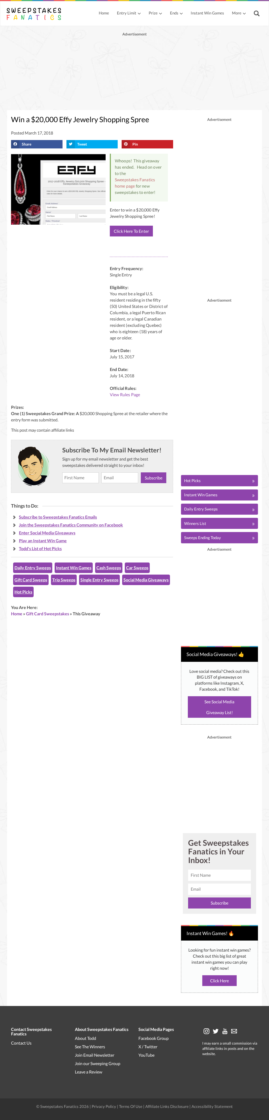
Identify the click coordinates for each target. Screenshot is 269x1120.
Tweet (82, 144)
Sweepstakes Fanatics (135, 179)
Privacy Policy (104, 1106)
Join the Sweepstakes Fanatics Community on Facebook (71, 524)
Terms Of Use (130, 1106)
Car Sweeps (137, 567)
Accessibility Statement (212, 1106)
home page (125, 185)
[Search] (257, 13)
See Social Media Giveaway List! (219, 707)
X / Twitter (147, 1046)
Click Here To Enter (131, 231)
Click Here (219, 980)
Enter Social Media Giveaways (47, 532)
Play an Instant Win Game (43, 540)
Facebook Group (153, 1038)
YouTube (146, 1054)
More (236, 13)
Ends (174, 13)
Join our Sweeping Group (97, 1063)
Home (104, 13)
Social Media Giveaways (146, 579)
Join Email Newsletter (94, 1054)
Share (26, 144)
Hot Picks (23, 591)
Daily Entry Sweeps (32, 567)
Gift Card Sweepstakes (47, 613)
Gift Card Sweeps (30, 579)
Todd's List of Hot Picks (40, 548)
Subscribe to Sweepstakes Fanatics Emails (58, 516)
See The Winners (90, 1046)
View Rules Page (125, 394)
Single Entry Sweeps (99, 579)
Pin (135, 144)
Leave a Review (88, 1071)
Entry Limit (126, 13)
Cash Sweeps (108, 567)
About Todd (85, 1038)
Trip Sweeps (63, 579)
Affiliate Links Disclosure (167, 1106)
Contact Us (21, 1042)
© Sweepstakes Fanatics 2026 (63, 1106)
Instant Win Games (207, 13)
